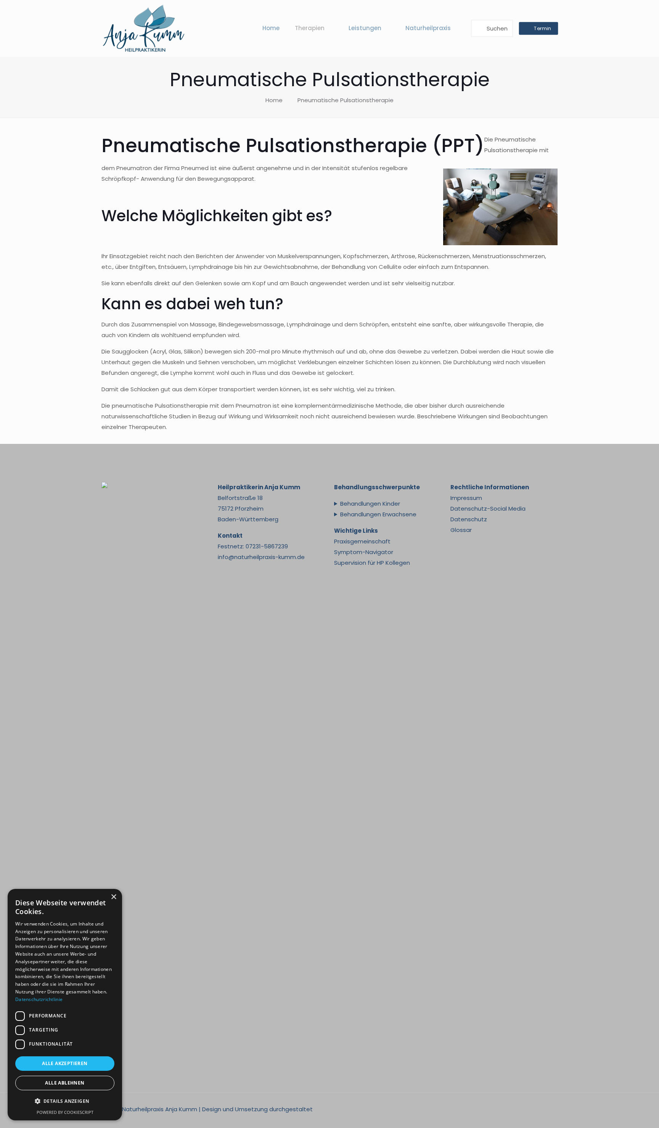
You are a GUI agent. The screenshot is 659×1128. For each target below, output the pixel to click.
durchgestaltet (291, 1109)
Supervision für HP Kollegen (372, 563)
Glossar (461, 530)
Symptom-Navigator (363, 552)
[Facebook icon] (515, 1109)
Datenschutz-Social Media (488, 509)
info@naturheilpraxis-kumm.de (261, 557)
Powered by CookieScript (65, 1112)
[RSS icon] (547, 1109)
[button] (64, 1101)
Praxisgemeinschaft (362, 541)
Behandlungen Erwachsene (378, 514)
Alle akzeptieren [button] (64, 1063)
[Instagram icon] (531, 1109)
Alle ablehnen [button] (64, 1083)
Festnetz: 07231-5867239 (253, 546)
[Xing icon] (539, 1109)
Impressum (466, 498)
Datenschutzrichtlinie (39, 999)
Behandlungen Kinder (370, 504)
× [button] (113, 897)
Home (274, 100)
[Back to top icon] (622, 1112)
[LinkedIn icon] (523, 1109)
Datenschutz (468, 519)
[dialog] (65, 1004)
